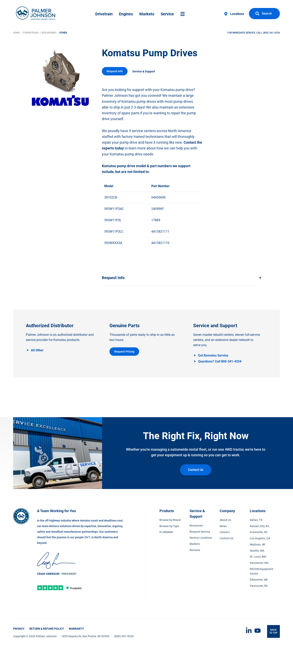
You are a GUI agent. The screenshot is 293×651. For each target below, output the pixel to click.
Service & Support (143, 71)
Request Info (115, 71)
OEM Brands (49, 32)
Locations (237, 14)
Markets (146, 14)
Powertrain (31, 32)
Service (167, 14)
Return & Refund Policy (46, 628)
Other (63, 32)
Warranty (76, 628)
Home (17, 32)
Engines (126, 14)
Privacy (19, 628)
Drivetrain (104, 14)
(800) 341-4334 (271, 32)
